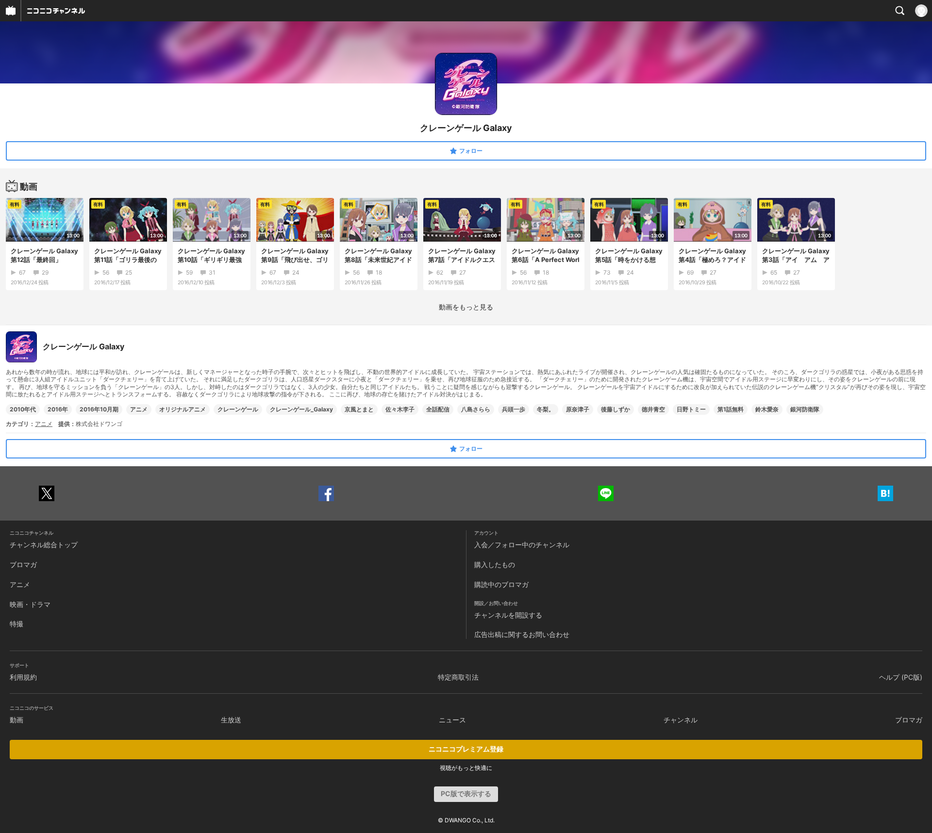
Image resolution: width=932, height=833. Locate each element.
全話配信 (437, 409)
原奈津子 (577, 409)
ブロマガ (23, 564)
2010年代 (23, 409)
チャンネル (681, 720)
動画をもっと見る (466, 307)
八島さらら (475, 409)
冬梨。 (545, 409)
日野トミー (691, 409)
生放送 (231, 720)
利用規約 (23, 677)
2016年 (58, 409)
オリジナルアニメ (182, 409)
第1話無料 (730, 409)
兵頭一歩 (513, 409)
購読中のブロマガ (501, 584)
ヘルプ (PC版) (900, 677)
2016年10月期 (99, 409)
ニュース (452, 720)
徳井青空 (653, 409)
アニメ (139, 409)
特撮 (16, 624)
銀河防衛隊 (804, 409)
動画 (16, 720)
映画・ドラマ (30, 604)
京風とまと (359, 409)
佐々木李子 (400, 409)
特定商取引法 (458, 677)
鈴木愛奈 (767, 409)
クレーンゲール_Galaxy (301, 409)
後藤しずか (615, 409)
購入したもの (494, 564)
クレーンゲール (237, 409)
